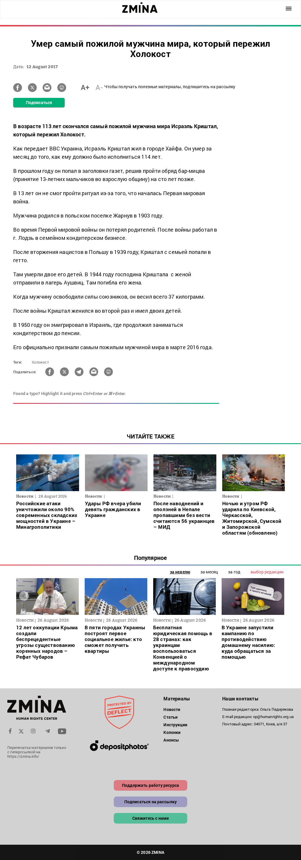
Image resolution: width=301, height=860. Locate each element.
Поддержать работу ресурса (150, 785)
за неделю (180, 572)
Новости (171, 709)
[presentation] (24, 596)
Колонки (171, 732)
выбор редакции (267, 572)
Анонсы (171, 740)
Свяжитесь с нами (150, 818)
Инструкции (175, 724)
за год (234, 572)
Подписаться (39, 102)
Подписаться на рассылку (150, 801)
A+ (85, 87)
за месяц (209, 572)
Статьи (170, 717)
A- (99, 87)
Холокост (40, 362)
